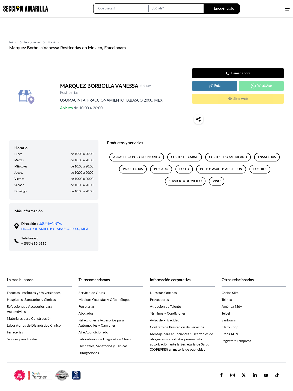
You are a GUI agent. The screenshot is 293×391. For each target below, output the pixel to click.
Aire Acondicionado (93, 332)
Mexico (53, 42)
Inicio (13, 42)
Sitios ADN (230, 334)
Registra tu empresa (236, 341)
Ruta (217, 85)
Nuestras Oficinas (163, 293)
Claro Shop (230, 327)
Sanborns (229, 320)
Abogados (86, 313)
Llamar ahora (240, 73)
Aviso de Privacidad (164, 320)
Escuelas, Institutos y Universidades (33, 293)
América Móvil (232, 306)
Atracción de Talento (165, 306)
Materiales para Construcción (29, 318)
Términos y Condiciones (168, 313)
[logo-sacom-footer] (48, 375)
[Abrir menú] (287, 9)
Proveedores (159, 299)
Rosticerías (32, 42)
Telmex (227, 299)
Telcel (226, 313)
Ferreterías (15, 332)
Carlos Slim (230, 293)
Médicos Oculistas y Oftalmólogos (104, 299)
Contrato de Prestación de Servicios (177, 327)
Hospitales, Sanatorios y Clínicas (31, 299)
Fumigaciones (89, 353)
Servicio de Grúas (92, 293)
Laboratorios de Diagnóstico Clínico (34, 325)
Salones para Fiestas (22, 339)
